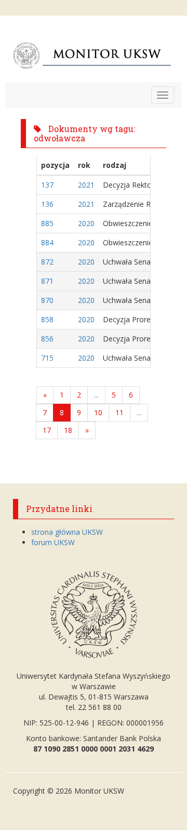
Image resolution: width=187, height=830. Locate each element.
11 (119, 412)
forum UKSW (53, 542)
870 (47, 300)
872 (47, 262)
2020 (86, 223)
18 (68, 430)
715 (47, 358)
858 (47, 319)
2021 (86, 185)
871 (47, 281)
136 (47, 204)
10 (98, 412)
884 (47, 242)
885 (47, 223)
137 (47, 185)
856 (47, 339)
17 (47, 430)
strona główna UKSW (67, 532)
